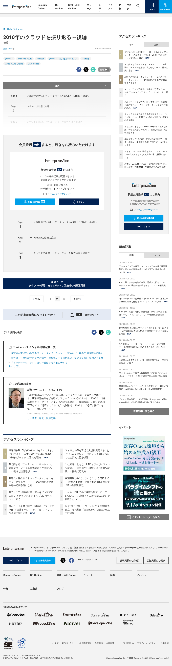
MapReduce (33, 63)
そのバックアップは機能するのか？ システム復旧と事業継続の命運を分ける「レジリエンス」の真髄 (143, 300)
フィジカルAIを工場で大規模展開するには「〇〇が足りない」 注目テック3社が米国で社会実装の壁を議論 (87, 454)
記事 (100, 6)
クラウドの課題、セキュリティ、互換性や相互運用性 (61, 253)
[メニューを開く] (5, 6)
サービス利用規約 (126, 642)
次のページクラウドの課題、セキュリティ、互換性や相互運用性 (57, 283)
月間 (156, 44)
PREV (37, 298)
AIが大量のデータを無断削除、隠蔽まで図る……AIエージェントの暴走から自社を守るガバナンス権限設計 (143, 284)
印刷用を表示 (15, 332)
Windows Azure (25, 58)
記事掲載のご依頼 (129, 560)
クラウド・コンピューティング (63, 58)
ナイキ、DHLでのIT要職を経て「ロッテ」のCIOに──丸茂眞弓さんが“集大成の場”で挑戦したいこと (87, 495)
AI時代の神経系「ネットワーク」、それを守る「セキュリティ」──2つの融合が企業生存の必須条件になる (31, 481)
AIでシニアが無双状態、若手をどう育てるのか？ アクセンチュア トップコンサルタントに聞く (31, 495)
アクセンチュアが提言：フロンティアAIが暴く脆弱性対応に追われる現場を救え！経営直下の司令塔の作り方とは (143, 269)
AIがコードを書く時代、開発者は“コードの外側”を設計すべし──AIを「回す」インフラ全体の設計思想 (31, 509)
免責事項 (99, 642)
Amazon (40, 58)
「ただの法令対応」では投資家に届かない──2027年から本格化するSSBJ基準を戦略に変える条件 (143, 401)
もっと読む (14, 366)
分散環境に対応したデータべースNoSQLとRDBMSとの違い (58, 95)
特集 (120, 6)
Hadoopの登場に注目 (44, 237)
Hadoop (85, 58)
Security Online (42, 6)
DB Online (59, 6)
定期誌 (33, 588)
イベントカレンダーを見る (146, 517)
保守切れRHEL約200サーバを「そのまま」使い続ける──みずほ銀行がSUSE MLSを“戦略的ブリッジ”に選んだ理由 (31, 454)
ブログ (60, 588)
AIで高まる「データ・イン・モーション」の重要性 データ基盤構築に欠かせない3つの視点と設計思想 (31, 467)
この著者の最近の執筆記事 (41, 418)
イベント (110, 6)
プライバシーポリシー (147, 642)
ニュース (89, 6)
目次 (57, 85)
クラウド (9, 58)
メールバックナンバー (59, 193)
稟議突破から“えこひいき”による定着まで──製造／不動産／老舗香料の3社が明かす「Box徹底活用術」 (87, 481)
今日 (132, 44)
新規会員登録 (36, 201)
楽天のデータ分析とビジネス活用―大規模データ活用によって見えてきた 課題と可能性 (57, 357)
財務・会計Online (74, 6)
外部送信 (165, 642)
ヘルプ (55, 642)
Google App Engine (14, 63)
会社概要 (110, 642)
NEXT (76, 298)
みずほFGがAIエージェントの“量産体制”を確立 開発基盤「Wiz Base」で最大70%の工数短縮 (87, 509)
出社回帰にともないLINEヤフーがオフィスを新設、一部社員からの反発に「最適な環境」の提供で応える (87, 467)
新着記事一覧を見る (144, 411)
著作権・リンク (69, 642)
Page (13, 95)
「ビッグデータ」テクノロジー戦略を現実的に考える (39, 362)
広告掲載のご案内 (156, 560)
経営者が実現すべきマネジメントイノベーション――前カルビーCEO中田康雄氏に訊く (57, 352)
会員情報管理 (85, 642)
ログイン (80, 201)
